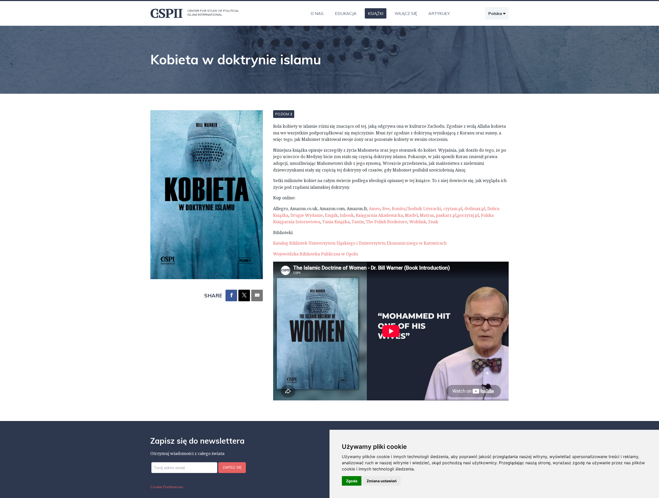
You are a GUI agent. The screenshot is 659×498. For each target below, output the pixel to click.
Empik (331, 215)
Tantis (358, 222)
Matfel (411, 215)
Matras (427, 215)
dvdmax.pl (474, 208)
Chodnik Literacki (423, 208)
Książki (375, 13)
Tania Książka (336, 222)
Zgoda (351, 481)
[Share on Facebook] (231, 295)
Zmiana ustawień (382, 481)
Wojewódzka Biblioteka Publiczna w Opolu (315, 254)
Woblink (417, 222)
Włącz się (406, 13)
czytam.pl (452, 208)
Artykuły (439, 13)
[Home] (166, 13)
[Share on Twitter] (244, 295)
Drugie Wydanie (306, 215)
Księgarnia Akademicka (379, 215)
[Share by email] (257, 295)
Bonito (398, 208)
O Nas (317, 13)
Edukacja (346, 13)
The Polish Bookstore (386, 222)
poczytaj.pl (468, 215)
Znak (433, 222)
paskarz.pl (446, 215)
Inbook (347, 215)
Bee (386, 208)
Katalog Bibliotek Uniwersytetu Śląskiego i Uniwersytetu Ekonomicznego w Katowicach (360, 243)
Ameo (374, 208)
